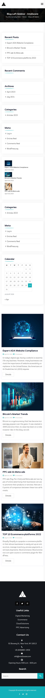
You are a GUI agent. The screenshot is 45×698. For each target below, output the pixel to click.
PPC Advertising (22, 627)
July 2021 (11, 97)
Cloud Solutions (22, 623)
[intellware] (4, 4)
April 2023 (11, 92)
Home (24, 17)
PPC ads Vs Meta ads (15, 53)
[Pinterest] (27, 603)
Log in (9, 133)
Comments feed (13, 143)
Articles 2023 (12, 115)
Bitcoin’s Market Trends (16, 48)
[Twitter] (22, 603)
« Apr (7, 299)
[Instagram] (26, 694)
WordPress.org (12, 148)
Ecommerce (22, 620)
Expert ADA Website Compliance (20, 43)
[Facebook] (17, 603)
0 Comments (18, 354)
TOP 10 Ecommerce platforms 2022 (21, 58)
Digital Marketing (22, 616)
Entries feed (11, 138)
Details (8, 374)
